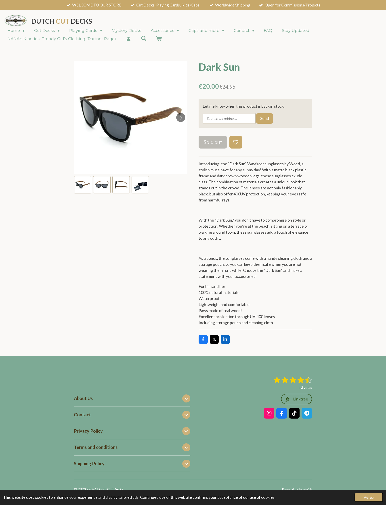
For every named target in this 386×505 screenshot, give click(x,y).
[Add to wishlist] (235, 142)
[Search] (143, 38)
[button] (82, 184)
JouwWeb (305, 489)
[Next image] (180, 117)
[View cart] (159, 39)
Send (264, 118)
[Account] (128, 39)
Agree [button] (368, 497)
